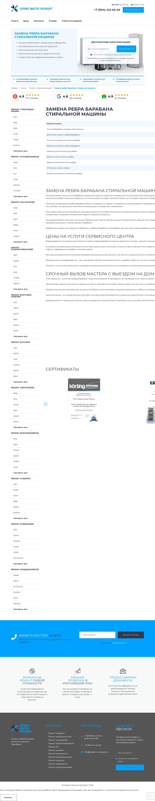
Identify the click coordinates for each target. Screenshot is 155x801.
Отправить (130, 767)
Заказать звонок (133, 10)
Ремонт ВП (53, 747)
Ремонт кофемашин (22, 524)
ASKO (15, 490)
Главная (14, 88)
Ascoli (15, 314)
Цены (26, 21)
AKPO (16, 308)
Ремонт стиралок (56, 733)
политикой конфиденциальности (122, 790)
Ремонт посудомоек (23, 202)
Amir (15, 359)
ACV (15, 266)
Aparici (16, 283)
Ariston (16, 145)
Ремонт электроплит (23, 388)
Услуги (14, 21)
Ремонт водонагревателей (22, 249)
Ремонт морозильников (25, 433)
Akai (15, 123)
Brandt (16, 513)
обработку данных (119, 643)
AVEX (15, 331)
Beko (15, 501)
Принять (8, 798)
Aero (15, 598)
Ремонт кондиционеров (25, 569)
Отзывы (53, 21)
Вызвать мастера (131, 635)
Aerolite (17, 603)
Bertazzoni (18, 558)
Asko (15, 319)
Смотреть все (20, 151)
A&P (15, 255)
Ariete (16, 547)
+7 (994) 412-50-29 (107, 9)
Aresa (15, 140)
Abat (15, 162)
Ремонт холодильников (25, 157)
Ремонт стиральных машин (41, 88)
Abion (16, 581)
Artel (15, 179)
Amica (16, 450)
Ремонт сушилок (20, 479)
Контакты (39, 21)
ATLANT (17, 191)
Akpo (15, 225)
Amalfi (16, 278)
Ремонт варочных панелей (21, 296)
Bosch (16, 507)
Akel (15, 128)
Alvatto (16, 541)
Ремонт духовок (20, 342)
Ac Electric (18, 586)
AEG (15, 117)
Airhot (16, 405)
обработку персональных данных (118, 54)
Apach (16, 416)
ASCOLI (16, 185)
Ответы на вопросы (72, 21)
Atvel (15, 496)
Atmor (16, 325)
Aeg (15, 272)
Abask (16, 261)
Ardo (15, 134)
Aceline (16, 592)
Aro (15, 174)
